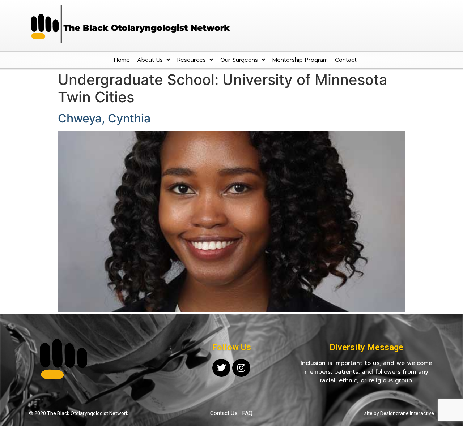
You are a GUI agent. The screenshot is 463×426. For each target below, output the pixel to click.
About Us (150, 60)
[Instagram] (241, 368)
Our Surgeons (239, 60)
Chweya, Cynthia (104, 118)
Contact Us (224, 413)
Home (122, 60)
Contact (346, 60)
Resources (191, 60)
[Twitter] (221, 368)
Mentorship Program (300, 60)
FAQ (247, 413)
